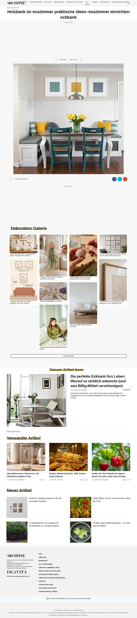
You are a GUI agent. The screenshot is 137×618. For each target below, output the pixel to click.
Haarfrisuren (36, 2)
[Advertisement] (68, 38)
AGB (40, 554)
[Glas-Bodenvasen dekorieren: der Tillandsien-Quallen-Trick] (26, 457)
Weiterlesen (21, 179)
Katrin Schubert (101, 480)
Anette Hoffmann (17, 480)
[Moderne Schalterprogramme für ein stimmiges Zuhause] (16, 507)
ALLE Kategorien (45, 564)
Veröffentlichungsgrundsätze (52, 578)
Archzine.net (17, 556)
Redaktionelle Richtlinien (50, 571)
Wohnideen (105, 2)
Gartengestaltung (74, 2)
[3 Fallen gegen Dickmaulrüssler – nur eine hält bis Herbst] (80, 532)
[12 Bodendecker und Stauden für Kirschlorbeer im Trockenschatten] (16, 532)
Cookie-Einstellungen (48, 591)
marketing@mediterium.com (21, 576)
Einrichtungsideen (120, 2)
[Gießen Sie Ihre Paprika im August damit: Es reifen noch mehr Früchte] (111, 457)
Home (9, 8)
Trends (95, 2)
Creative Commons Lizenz (49, 567)
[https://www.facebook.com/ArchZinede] (109, 563)
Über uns (42, 557)
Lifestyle (24, 2)
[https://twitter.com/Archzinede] (123, 563)
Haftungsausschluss (48, 588)
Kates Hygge (57, 480)
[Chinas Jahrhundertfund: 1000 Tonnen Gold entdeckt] (68, 457)
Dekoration (59, 2)
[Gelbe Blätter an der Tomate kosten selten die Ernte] (80, 507)
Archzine (16, 3)
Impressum (43, 561)
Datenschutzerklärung (49, 574)
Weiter (74, 59)
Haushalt (48, 2)
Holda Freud (80, 390)
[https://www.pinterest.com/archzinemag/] (116, 563)
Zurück (63, 59)
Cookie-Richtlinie (46, 584)
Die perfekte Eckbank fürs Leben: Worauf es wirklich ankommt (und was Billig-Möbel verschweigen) (98, 381)
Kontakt (42, 581)
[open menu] (128, 3)
